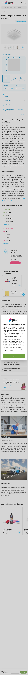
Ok (14, 356)
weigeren (14, 341)
